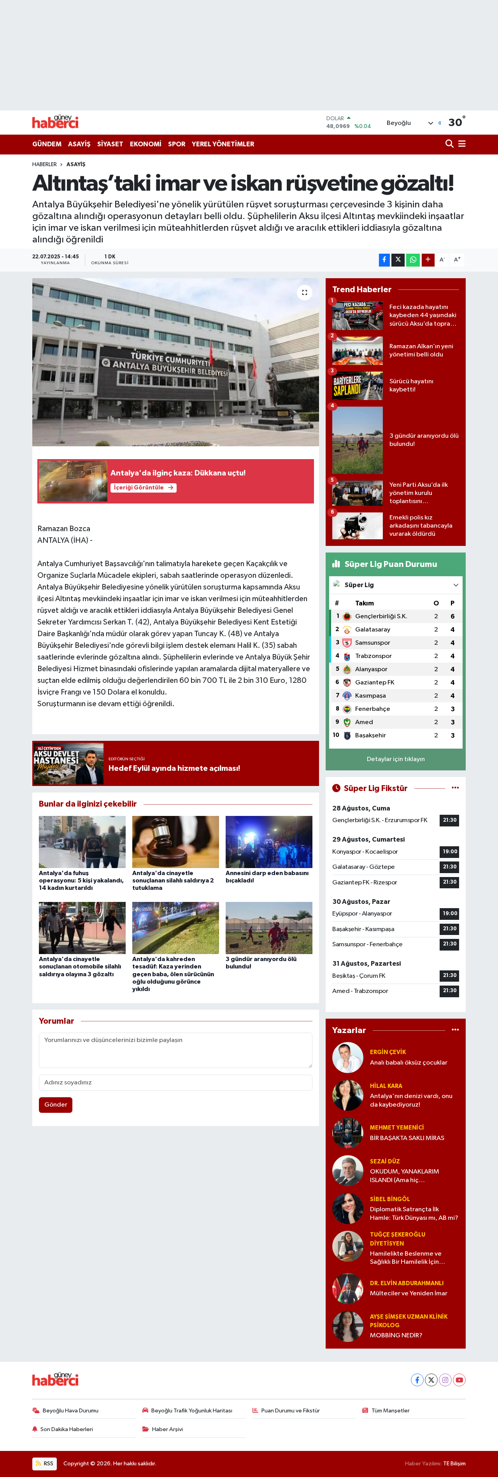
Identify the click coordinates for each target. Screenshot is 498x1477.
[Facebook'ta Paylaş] (384, 260)
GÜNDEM (46, 144)
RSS (48, 1463)
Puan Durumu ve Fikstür (290, 1411)
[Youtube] (459, 1380)
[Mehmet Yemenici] (347, 1133)
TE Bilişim (454, 1463)
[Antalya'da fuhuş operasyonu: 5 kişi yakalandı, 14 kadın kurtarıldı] (82, 841)
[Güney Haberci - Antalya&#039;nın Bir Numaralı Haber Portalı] (61, 122)
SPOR (176, 144)
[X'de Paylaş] (398, 260)
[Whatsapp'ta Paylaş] (413, 260)
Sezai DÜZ (385, 1162)
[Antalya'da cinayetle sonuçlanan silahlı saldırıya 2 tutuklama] (175, 841)
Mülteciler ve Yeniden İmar (408, 1293)
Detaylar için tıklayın (396, 759)
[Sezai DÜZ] (347, 1170)
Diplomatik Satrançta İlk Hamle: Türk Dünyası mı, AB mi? (414, 1213)
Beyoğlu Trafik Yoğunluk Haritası (191, 1411)
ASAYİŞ (79, 144)
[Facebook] (417, 1380)
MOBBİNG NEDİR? (396, 1335)
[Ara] (450, 144)
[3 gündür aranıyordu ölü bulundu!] (269, 927)
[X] (431, 1380)
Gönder (55, 1105)
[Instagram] (445, 1380)
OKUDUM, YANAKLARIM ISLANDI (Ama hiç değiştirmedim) (404, 1176)
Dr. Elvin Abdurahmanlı (407, 1283)
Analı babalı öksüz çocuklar (408, 1063)
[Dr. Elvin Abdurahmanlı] (347, 1288)
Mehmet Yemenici (397, 1128)
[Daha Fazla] (428, 260)
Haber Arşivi (167, 1429)
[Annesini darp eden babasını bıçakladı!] (269, 841)
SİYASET (110, 144)
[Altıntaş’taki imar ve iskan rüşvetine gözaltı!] (175, 362)
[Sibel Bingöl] (347, 1208)
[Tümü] (455, 1030)
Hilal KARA (386, 1086)
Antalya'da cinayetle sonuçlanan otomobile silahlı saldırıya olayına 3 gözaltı (80, 966)
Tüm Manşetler (391, 1411)
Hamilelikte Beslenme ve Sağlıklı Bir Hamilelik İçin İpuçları (406, 1259)
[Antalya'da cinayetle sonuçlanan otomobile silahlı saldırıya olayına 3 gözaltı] (82, 927)
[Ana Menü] (460, 144)
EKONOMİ (145, 144)
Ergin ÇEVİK (388, 1052)
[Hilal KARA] (347, 1095)
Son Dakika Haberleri (66, 1429)
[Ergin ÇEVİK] (347, 1057)
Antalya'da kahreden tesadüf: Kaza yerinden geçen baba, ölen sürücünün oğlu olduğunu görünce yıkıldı (173, 974)
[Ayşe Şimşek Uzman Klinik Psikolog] (347, 1326)
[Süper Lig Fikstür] (455, 788)
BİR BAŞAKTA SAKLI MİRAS (407, 1138)
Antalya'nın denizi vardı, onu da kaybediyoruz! (411, 1100)
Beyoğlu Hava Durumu (70, 1411)
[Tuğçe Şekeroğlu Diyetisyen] (347, 1246)
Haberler (44, 164)
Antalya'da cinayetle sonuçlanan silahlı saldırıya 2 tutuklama (173, 880)
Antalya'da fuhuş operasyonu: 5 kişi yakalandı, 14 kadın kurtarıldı (81, 880)
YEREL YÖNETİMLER (223, 144)
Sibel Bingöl (390, 1199)
